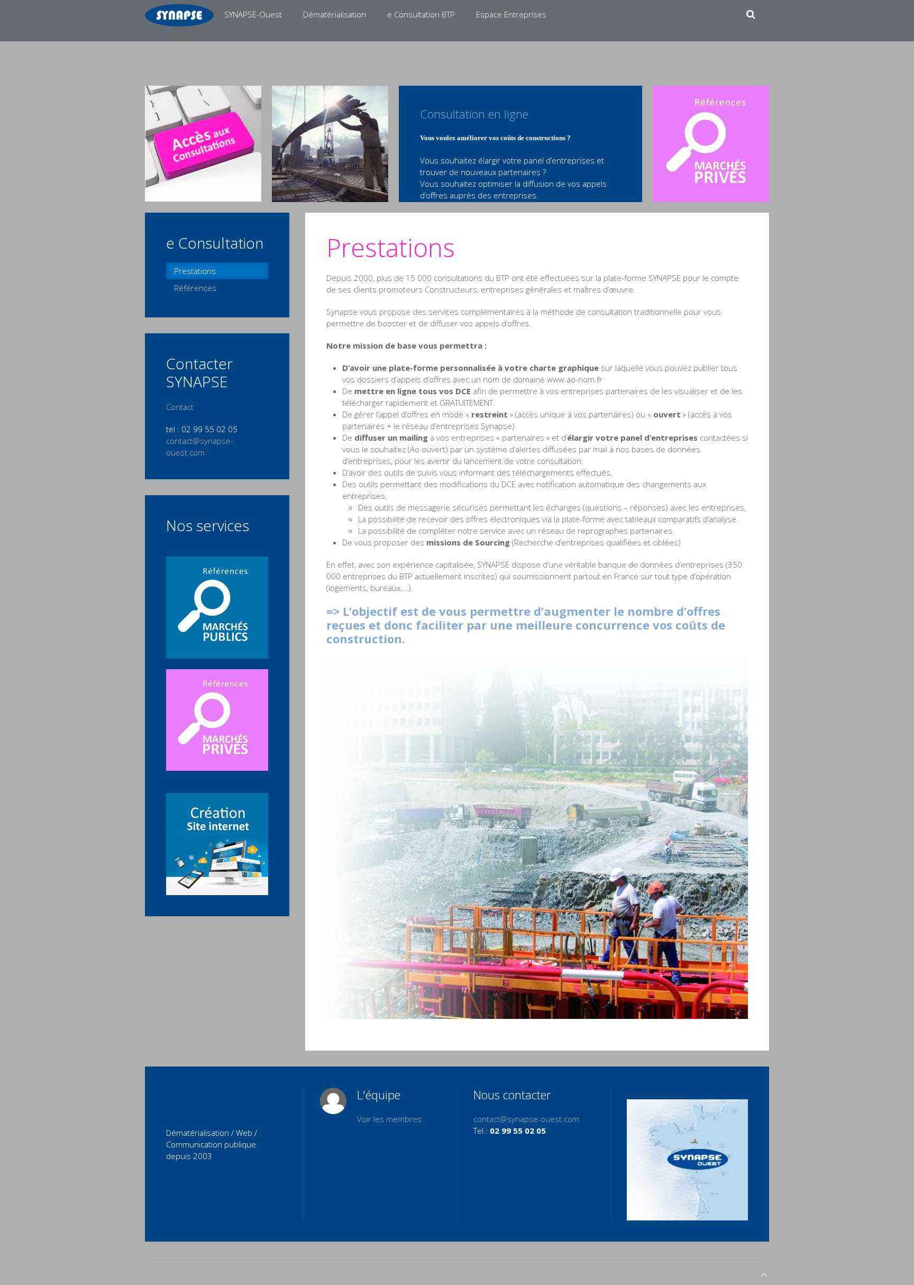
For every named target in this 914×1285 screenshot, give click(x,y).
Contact (180, 407)
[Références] (711, 143)
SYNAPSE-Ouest (253, 14)
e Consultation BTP (421, 14)
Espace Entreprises (511, 14)
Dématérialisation (334, 14)
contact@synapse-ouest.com (526, 1119)
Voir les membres (389, 1119)
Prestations (195, 271)
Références (195, 287)
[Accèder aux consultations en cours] (203, 143)
